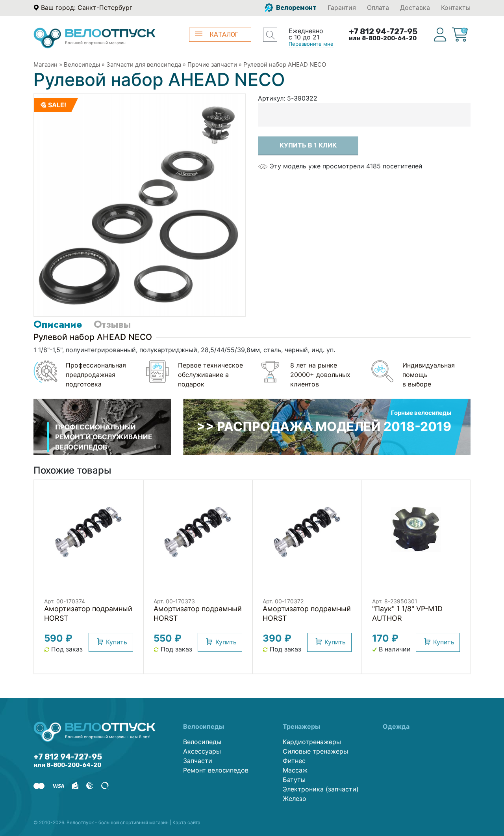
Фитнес (294, 761)
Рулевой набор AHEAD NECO (284, 64)
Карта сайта (186, 822)
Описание (57, 324)
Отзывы (112, 324)
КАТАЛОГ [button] (224, 34)
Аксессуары (202, 751)
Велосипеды (82, 64)
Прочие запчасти (212, 64)
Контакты (456, 7)
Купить (116, 642)
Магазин (45, 64)
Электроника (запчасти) (321, 789)
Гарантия (342, 7)
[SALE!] (139, 205)
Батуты (294, 780)
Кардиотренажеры (312, 742)
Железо (294, 798)
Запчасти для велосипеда (143, 64)
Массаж (295, 770)
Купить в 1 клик (308, 145)
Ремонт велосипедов (215, 770)
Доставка (415, 7)
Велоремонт (296, 7)
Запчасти (197, 761)
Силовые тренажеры (315, 751)
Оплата (378, 7)
